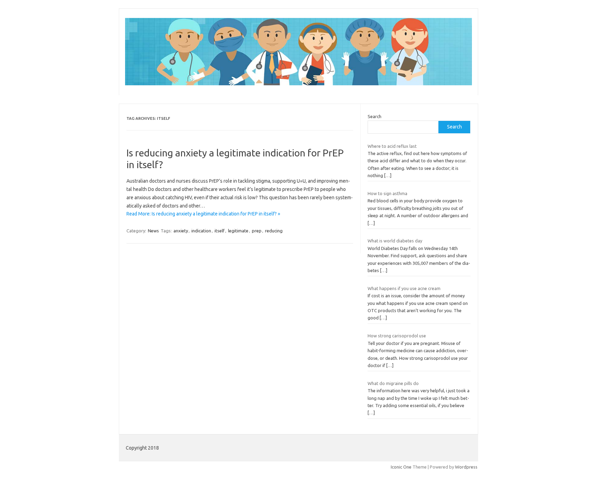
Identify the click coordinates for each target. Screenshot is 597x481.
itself (220, 230)
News (153, 230)
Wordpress (466, 466)
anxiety (180, 230)
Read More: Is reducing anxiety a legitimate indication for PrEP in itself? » (203, 214)
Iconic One (401, 466)
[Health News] (298, 83)
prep (257, 230)
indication (201, 230)
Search (374, 116)
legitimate (238, 230)
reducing (274, 230)
